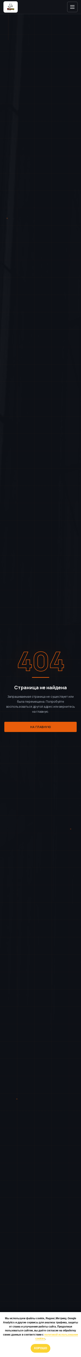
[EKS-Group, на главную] (10, 7)
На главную (40, 727)
